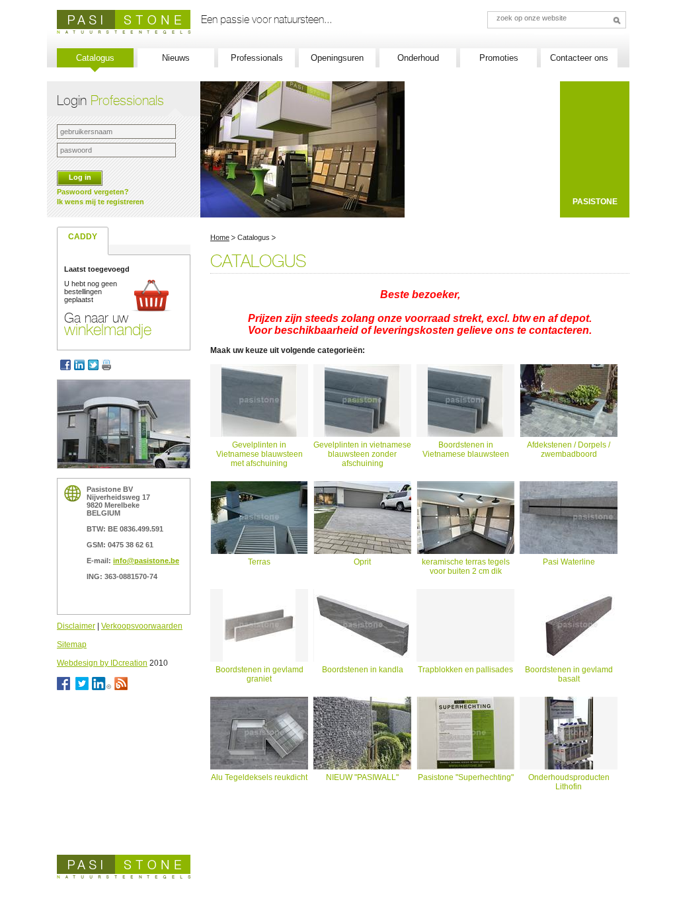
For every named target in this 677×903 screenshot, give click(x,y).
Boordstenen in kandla (362, 669)
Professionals (257, 58)
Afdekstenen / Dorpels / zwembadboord (568, 449)
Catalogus (95, 58)
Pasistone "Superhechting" (466, 777)
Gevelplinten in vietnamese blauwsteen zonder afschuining (362, 454)
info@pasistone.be (146, 561)
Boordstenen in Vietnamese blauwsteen (465, 449)
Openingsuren (337, 58)
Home (219, 237)
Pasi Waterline (569, 562)
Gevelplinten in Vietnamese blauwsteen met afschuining (259, 454)
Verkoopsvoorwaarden (141, 626)
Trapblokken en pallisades (465, 669)
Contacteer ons (579, 58)
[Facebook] (65, 365)
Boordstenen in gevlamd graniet (259, 674)
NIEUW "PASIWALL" (362, 777)
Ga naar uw (107, 324)
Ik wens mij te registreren (100, 202)
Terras (259, 562)
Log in (80, 177)
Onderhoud (418, 58)
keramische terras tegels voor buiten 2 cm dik (466, 566)
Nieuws (176, 58)
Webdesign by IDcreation (102, 663)
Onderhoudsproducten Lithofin (569, 782)
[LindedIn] (81, 365)
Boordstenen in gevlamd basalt (569, 674)
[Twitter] (95, 365)
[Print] (108, 365)
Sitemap (72, 644)
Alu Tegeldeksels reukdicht (259, 777)
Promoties (498, 58)
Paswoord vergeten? (93, 192)
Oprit (362, 562)
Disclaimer (76, 626)
